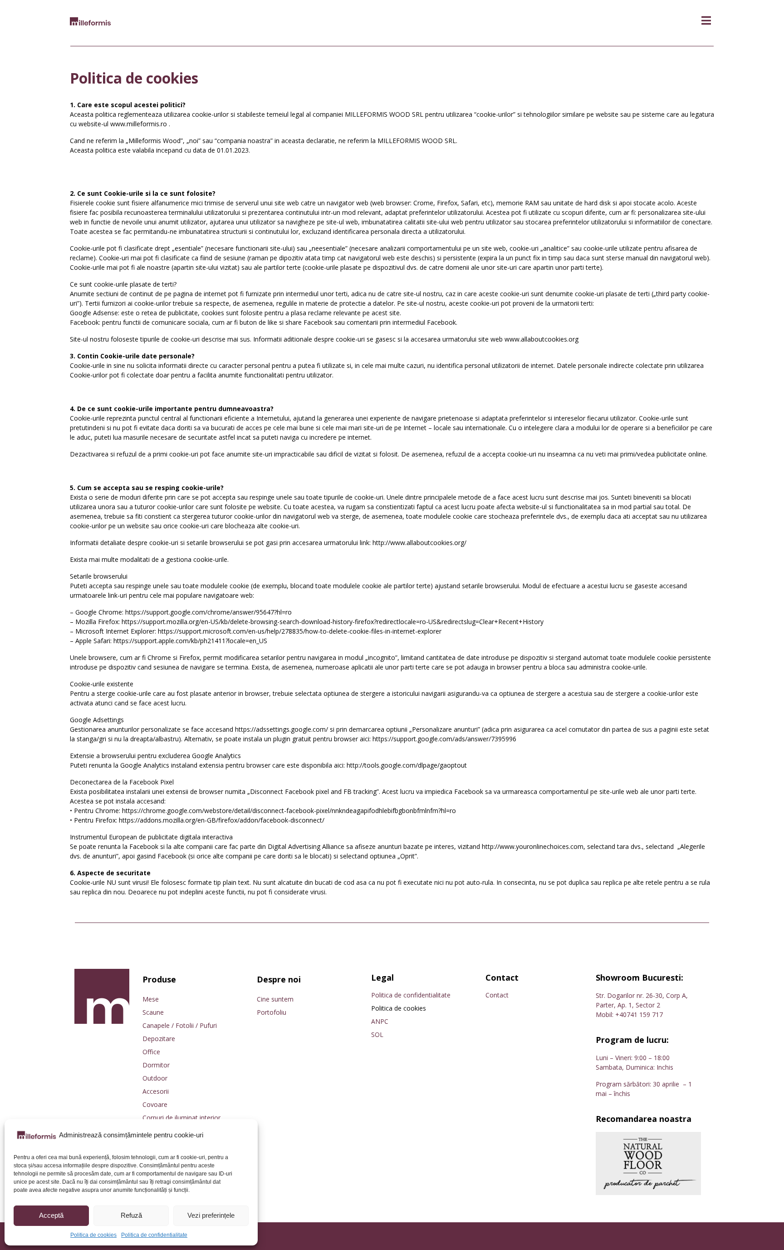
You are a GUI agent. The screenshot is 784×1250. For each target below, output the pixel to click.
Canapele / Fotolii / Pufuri (179, 1025)
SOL (377, 1034)
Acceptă (51, 1215)
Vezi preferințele (211, 1215)
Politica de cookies (93, 1235)
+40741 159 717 (639, 1014)
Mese (150, 999)
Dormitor (156, 1065)
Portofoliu (271, 1012)
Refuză (131, 1215)
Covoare (154, 1104)
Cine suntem (275, 999)
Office (151, 1051)
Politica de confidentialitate (154, 1235)
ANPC (379, 1021)
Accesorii (155, 1091)
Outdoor (154, 1078)
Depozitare (158, 1038)
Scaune (153, 1012)
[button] (706, 21)
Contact (497, 995)
